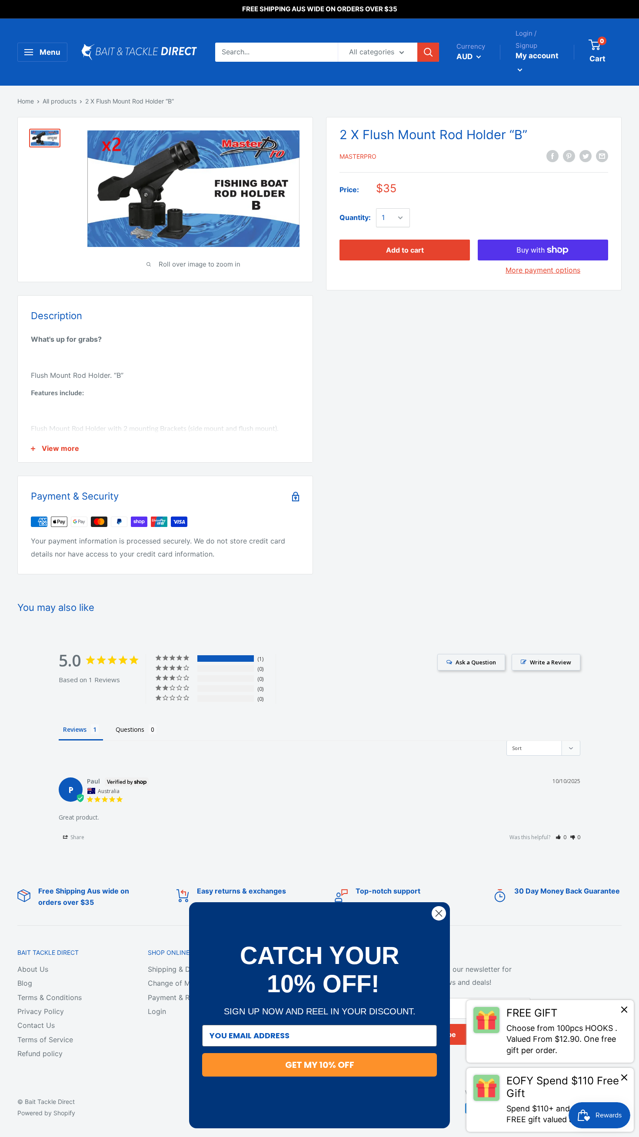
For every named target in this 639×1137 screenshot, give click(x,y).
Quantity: (355, 217)
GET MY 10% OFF (319, 1065)
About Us (32, 969)
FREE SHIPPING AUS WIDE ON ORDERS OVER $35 (319, 9)
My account (537, 55)
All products (60, 101)
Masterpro (357, 156)
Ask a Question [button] (476, 662)
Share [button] (76, 837)
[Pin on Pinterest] (569, 156)
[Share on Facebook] (552, 156)
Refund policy (40, 1053)
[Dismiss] (624, 1012)
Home (25, 101)
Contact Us (36, 1025)
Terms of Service (45, 1039)
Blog (24, 983)
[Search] (428, 52)
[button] (561, 837)
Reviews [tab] (75, 729)
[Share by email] (602, 156)
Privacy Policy (40, 1011)
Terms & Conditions (49, 997)
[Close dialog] (438, 913)
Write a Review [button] (550, 662)
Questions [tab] (130, 729)
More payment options (543, 270)
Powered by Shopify (46, 1113)
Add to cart (405, 250)
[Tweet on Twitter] (585, 156)
